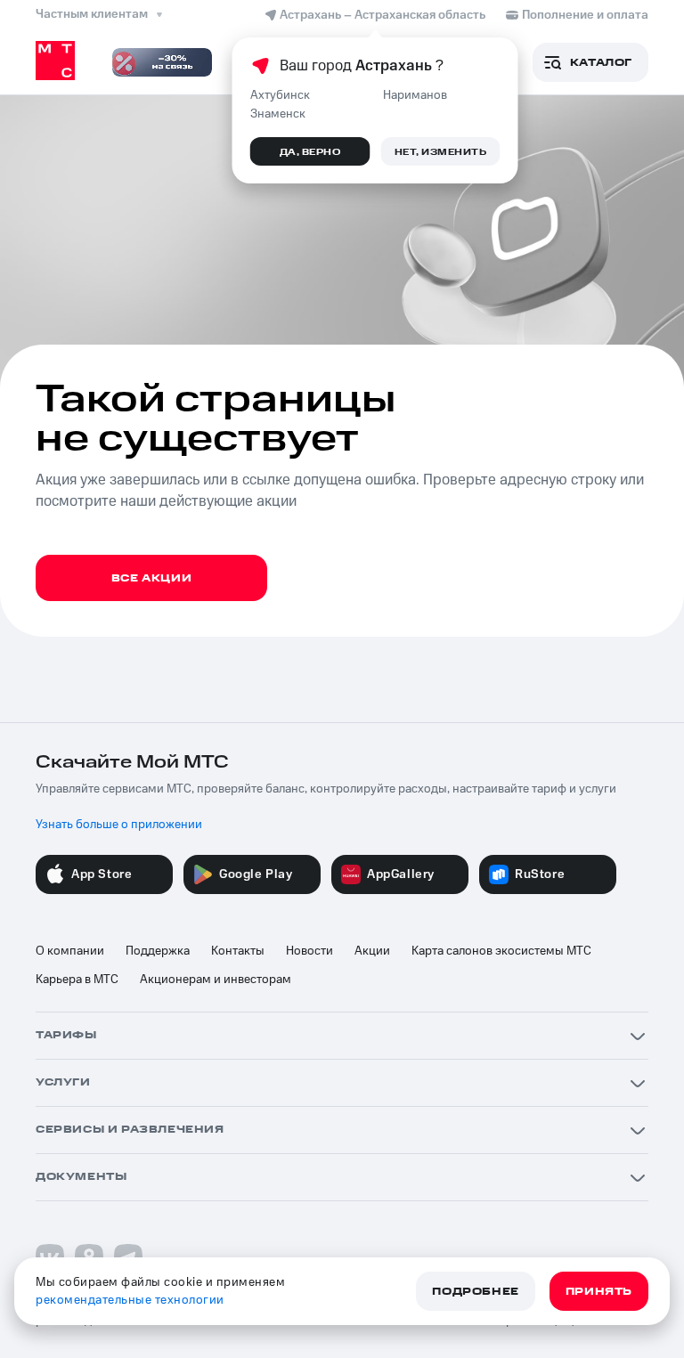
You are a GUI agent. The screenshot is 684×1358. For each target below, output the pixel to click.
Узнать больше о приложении (119, 825)
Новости (309, 951)
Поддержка (158, 951)
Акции (372, 951)
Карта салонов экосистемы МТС (501, 951)
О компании (70, 951)
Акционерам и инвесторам (215, 979)
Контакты (238, 951)
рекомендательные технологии (130, 1300)
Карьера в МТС (77, 979)
